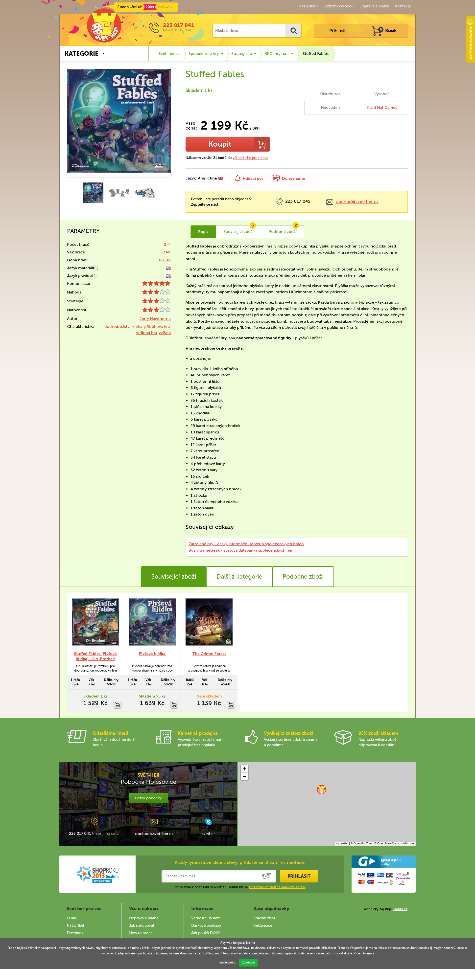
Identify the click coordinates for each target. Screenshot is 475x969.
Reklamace (262, 925)
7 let (167, 252)
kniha (137, 326)
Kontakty (403, 6)
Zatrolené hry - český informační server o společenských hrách (246, 543)
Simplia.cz (400, 909)
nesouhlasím (227, 962)
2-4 (167, 244)
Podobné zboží (303, 576)
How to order (140, 933)
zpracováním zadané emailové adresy (277, 887)
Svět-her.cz (169, 53)
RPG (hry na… (276, 53)
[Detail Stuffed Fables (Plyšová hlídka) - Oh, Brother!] (95, 621)
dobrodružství (117, 326)
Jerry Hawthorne (155, 318)
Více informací (364, 953)
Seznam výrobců (339, 6)
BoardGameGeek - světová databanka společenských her (241, 550)
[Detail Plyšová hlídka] (152, 621)
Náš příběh (308, 6)
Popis (203, 231)
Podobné (283, 229)
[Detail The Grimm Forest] (209, 621)
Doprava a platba (374, 6)
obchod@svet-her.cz (357, 201)
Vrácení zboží (265, 918)
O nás (72, 918)
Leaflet (343, 843)
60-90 (165, 260)
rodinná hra (146, 332)
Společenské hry (204, 53)
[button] (321, 789)
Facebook (75, 933)
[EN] (168, 268)
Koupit (219, 144)
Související (238, 229)
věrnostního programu (250, 158)
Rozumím (248, 962)
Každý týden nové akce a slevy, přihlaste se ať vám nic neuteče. (240, 862)
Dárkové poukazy (206, 925)
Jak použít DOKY (205, 933)
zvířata (165, 332)
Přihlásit (337, 30)
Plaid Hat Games (382, 107)
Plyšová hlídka (152, 653)
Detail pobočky (148, 798)
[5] (156, 284)
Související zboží (173, 576)
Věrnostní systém (206, 918)
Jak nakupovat (141, 925)
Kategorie (81, 53)
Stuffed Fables (316, 53)
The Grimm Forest (209, 653)
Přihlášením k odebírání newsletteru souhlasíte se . (240, 887)
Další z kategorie (239, 576)
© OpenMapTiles (361, 843)
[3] (156, 293)
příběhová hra (157, 326)
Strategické (241, 53)
